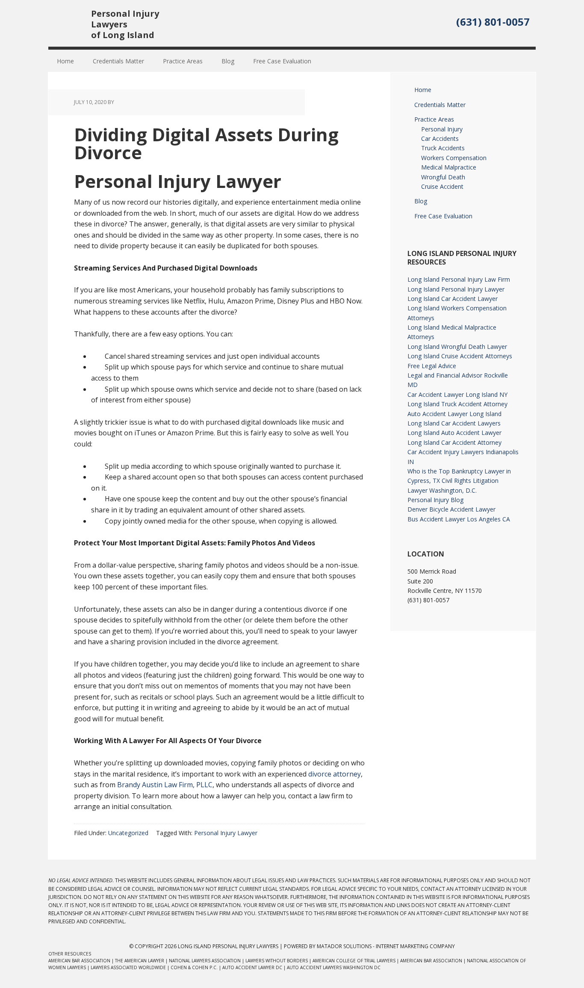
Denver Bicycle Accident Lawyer (451, 509)
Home (422, 90)
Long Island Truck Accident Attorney (457, 404)
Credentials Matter (440, 105)
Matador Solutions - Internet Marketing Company (386, 946)
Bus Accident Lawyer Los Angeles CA (458, 519)
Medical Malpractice (448, 167)
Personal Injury (442, 129)
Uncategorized (128, 833)
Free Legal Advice (431, 366)
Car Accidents (440, 138)
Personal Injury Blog (435, 500)
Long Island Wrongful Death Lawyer (457, 346)
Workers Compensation (454, 158)
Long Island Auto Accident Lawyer (454, 433)
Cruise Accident (442, 186)
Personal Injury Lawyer (225, 833)
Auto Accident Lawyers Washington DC (333, 967)
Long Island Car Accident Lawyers (454, 423)
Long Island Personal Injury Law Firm (458, 279)
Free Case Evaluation (443, 216)
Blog (420, 201)
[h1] (69, 41)
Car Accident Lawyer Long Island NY (457, 394)
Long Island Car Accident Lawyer (452, 299)
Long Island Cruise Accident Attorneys (459, 356)
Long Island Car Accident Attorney (454, 442)
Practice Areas (434, 119)
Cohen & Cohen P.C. (194, 967)
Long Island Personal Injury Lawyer (455, 289)
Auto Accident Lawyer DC (252, 967)
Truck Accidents (443, 148)
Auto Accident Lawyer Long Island (454, 414)
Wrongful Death (443, 177)
